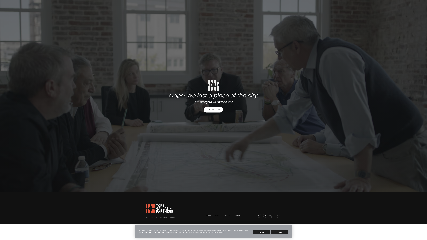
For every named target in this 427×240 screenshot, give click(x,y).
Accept (280, 232)
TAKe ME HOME (213, 109)
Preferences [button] (222, 232)
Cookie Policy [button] (177, 232)
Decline (261, 232)
